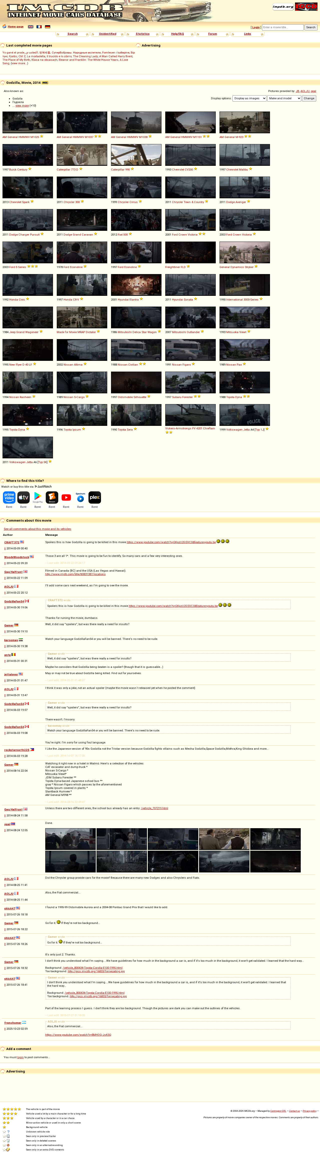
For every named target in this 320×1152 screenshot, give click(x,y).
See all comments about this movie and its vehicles (37, 529)
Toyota (230, 397)
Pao (239, 364)
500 (125, 234)
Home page (16, 26)
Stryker (249, 267)
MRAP (81, 332)
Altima (78, 364)
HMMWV (24, 137)
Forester (187, 397)
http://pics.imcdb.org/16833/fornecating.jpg (96, 971)
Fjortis (13, 56)
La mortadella (36, 56)
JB (297, 91)
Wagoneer (31, 332)
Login (256, 27)
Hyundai (123, 299)
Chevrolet (178, 169)
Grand (77, 234)
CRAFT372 (11, 542)
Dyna (238, 397)
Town (187, 202)
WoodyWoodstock (16, 557)
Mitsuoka (232, 332)
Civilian (133, 364)
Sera (130, 429)
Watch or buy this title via (17, 486)
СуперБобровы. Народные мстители (76, 52)
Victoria (193, 234)
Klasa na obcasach (44, 60)
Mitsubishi (125, 332)
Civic (22, 299)
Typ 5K (42, 462)
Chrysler (69, 202)
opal (313, 91)
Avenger (241, 202)
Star (144, 332)
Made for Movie (67, 332)
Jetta (246, 429)
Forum (212, 34)
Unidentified (107, 34)
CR (74, 299)
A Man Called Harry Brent (115, 56)
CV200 (189, 169)
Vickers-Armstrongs (178, 428)
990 (127, 169)
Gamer (9, 625)
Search (73, 34)
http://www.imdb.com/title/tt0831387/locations (75, 574)
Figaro (186, 364)
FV (194, 428)
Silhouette (140, 397)
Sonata (188, 299)
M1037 (89, 137)
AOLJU (305, 91)
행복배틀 (44, 52)
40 (26, 364)
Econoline (76, 267)
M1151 (197, 137)
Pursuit (35, 234)
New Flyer (15, 364)
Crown (182, 234)
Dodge (230, 202)
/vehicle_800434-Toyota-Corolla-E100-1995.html (92, 967)
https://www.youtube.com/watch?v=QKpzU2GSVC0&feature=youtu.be (171, 542)
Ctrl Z (22, 56)
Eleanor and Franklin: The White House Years (88, 60)
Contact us (294, 1110)
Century (22, 169)
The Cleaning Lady (85, 56)
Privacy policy (309, 1110)
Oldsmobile (125, 397)
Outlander (193, 332)
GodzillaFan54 (14, 601)
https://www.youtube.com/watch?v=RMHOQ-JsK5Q (78, 1034)
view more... (19, 63)
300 (77, 202)
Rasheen (25, 397)
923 (241, 137)
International (234, 299)
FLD (183, 267)
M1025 (34, 137)
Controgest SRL (278, 1110)
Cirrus (134, 202)
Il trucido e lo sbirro (59, 56)
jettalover (11, 674)
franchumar (12, 1022)
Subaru (177, 397)
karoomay (11, 640)
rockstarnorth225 (16, 750)
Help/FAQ (177, 34)
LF (30, 364)
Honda (13, 299)
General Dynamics (232, 267)
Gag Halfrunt (13, 572)
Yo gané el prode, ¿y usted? (20, 52)
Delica (136, 332)
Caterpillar (63, 169)
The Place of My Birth (16, 60)
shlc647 (9, 908)
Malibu (243, 169)
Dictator (91, 332)
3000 (247, 299)
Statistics (143, 34)
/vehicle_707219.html (154, 808)
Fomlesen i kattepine (115, 52)
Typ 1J (259, 429)
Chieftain (209, 428)
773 (73, 169)
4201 (199, 428)
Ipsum (76, 429)
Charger (23, 234)
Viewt (242, 332)
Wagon (152, 332)
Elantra (134, 299)
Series (22, 267)
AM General (10, 137)
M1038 (143, 137)
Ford (175, 234)
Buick (12, 169)
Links (247, 34)
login (20, 1057)
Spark (26, 202)
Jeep (12, 332)
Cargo (80, 397)
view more (22, 105)
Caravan (87, 234)
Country (199, 202)
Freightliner (172, 267)
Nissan (68, 364)
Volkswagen (234, 429)
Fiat (120, 234)
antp (7, 655)
